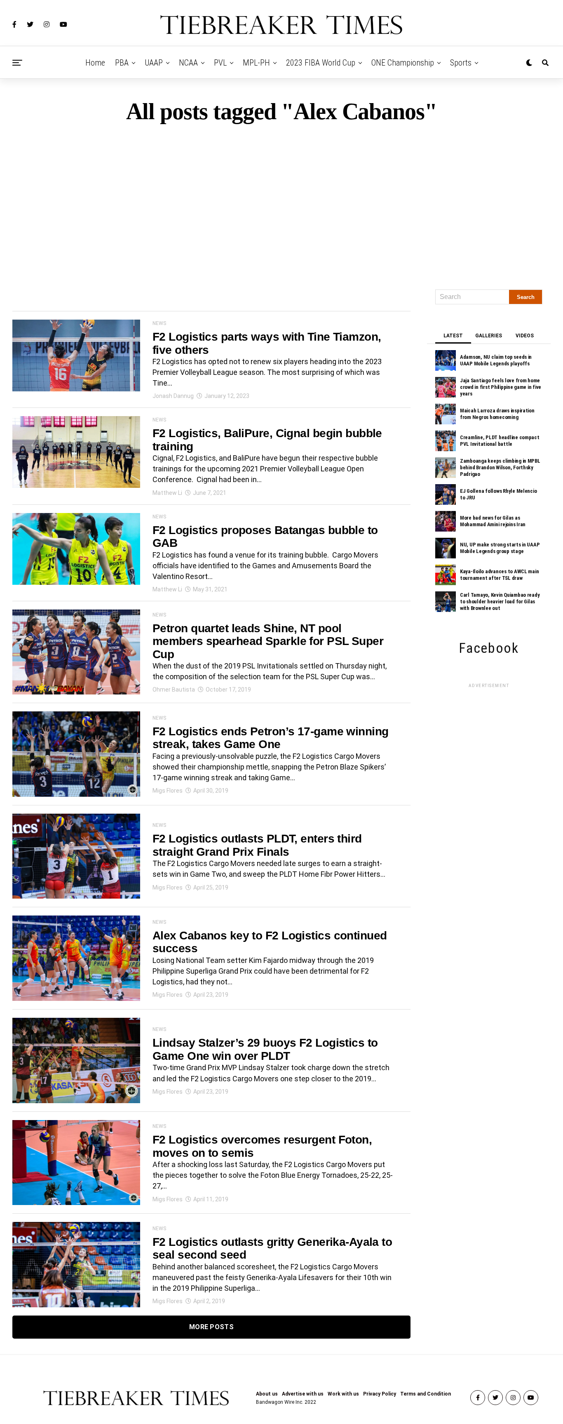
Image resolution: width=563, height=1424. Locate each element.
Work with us (343, 1394)
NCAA (188, 63)
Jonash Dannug (173, 396)
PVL (220, 63)
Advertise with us (303, 1394)
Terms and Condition (425, 1394)
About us (267, 1394)
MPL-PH (256, 63)
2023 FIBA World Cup (320, 63)
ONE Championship (402, 63)
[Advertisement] (281, 203)
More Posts (211, 1327)
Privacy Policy (379, 1394)
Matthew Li (167, 493)
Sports (461, 63)
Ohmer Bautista (173, 689)
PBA (122, 63)
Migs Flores (167, 790)
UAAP (154, 63)
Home (95, 63)
